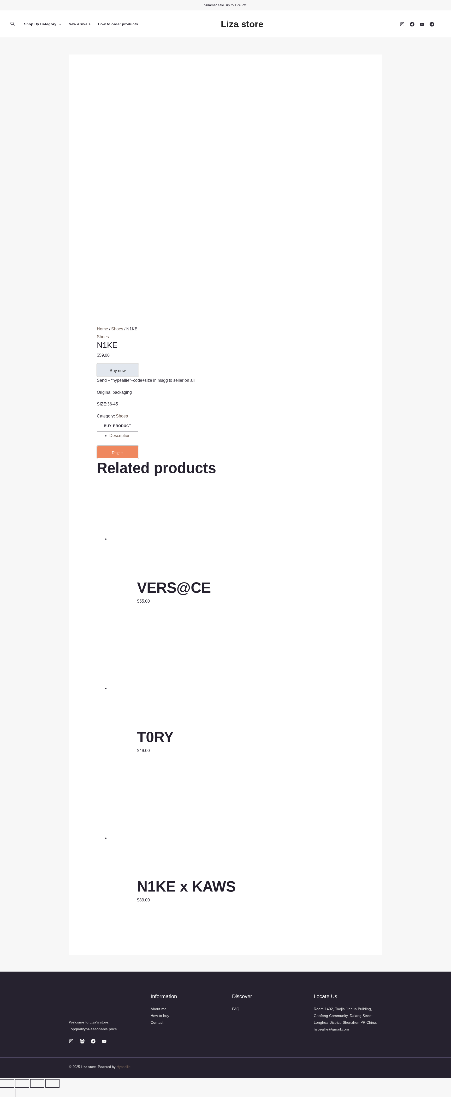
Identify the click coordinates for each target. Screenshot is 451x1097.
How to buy (160, 1016)
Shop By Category (40, 24)
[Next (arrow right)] (22, 1093)
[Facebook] (412, 24)
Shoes (117, 329)
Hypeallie (123, 1067)
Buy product (117, 426)
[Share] (22, 1083)
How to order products (118, 24)
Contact (157, 1022)
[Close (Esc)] (7, 1083)
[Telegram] (432, 24)
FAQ (235, 1009)
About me (159, 1009)
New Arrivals (80, 24)
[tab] (231, 436)
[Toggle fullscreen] (37, 1083)
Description (119, 435)
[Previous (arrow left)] (7, 1093)
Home (102, 329)
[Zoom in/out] (52, 1083)
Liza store (242, 24)
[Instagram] (402, 24)
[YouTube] (422, 24)
